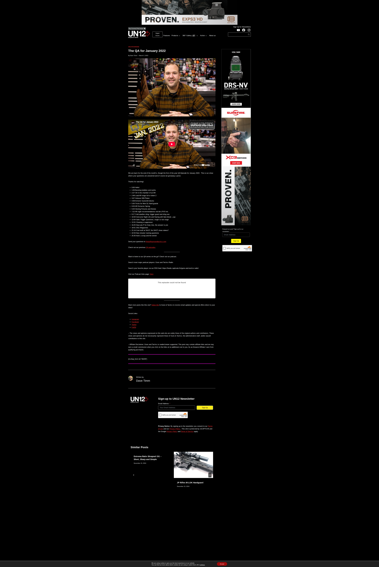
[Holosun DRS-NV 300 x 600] (236, 78)
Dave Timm (133, 55)
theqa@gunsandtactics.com (156, 242)
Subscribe (155, 305)
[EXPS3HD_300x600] (236, 196)
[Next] (210, 475)
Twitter (134, 325)
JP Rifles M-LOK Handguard (190, 483)
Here (151, 274)
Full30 (134, 327)
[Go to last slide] (133, 475)
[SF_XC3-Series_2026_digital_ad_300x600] (236, 137)
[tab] (167, 499)
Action (202, 35)
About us (212, 35)
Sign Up (205, 407)
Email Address (163, 404)
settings (202, 565)
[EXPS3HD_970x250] (189, 12)
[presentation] (193, 465)
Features (166, 35)
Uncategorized (133, 47)
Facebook (135, 322)
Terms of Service (187, 431)
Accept (222, 564)
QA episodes (150, 247)
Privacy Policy (175, 429)
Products (175, 35)
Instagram (135, 319)
